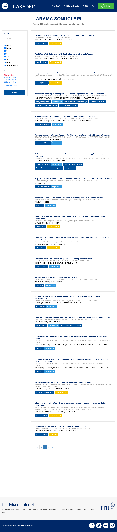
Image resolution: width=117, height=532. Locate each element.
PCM (65, 164)
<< (33, 447)
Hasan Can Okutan (41, 43)
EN (93, 6)
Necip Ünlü (39, 348)
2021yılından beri (10, 82)
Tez (7, 59)
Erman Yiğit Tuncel (42, 83)
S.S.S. (85, 6)
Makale (8, 45)
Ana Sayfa (56, 6)
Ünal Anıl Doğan (41, 325)
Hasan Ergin (39, 285)
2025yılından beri (10, 80)
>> (57, 447)
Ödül (8, 57)
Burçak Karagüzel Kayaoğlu (44, 392)
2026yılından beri (10, 77)
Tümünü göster (9, 75)
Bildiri (8, 62)
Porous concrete (69, 102)
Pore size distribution (50, 105)
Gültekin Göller (40, 227)
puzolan (78, 325)
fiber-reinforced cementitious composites (49, 168)
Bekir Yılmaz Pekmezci (43, 143)
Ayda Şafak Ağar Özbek (43, 102)
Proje (8, 51)
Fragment (39, 105)
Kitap (8, 54)
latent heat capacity (75, 164)
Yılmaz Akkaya (40, 306)
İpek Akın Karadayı (41, 415)
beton (62, 325)
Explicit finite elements (97, 102)
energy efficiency (70, 168)
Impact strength (82, 102)
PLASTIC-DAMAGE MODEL (68, 105)
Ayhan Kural (39, 206)
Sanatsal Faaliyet (12, 65)
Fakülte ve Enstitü (72, 6)
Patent (8, 48)
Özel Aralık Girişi (10, 85)
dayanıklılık (70, 325)
